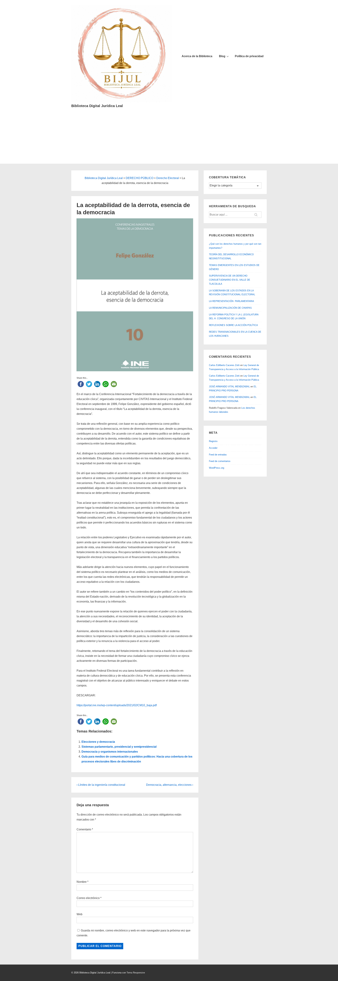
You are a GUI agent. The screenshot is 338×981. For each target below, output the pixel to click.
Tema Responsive (136, 972)
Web (79, 914)
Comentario (85, 829)
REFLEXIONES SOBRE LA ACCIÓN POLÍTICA (233, 325)
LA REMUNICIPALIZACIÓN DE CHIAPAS (230, 308)
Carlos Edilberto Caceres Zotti (224, 365)
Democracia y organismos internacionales (110, 751)
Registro (213, 441)
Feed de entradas (218, 454)
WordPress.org (216, 468)
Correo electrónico (88, 898)
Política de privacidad (249, 56)
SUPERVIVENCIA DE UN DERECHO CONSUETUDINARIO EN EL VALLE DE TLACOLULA (229, 279)
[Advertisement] (169, 139)
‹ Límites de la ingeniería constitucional (101, 784)
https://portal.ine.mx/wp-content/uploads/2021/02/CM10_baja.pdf (117, 705)
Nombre (82, 881)
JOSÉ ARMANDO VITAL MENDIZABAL (229, 386)
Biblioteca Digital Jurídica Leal (97, 106)
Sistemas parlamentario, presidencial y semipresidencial (119, 746)
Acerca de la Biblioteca (197, 56)
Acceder (213, 448)
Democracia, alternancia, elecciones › (169, 784)
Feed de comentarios (219, 461)
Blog (222, 56)
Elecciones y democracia (98, 741)
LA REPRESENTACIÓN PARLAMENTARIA (231, 301)
